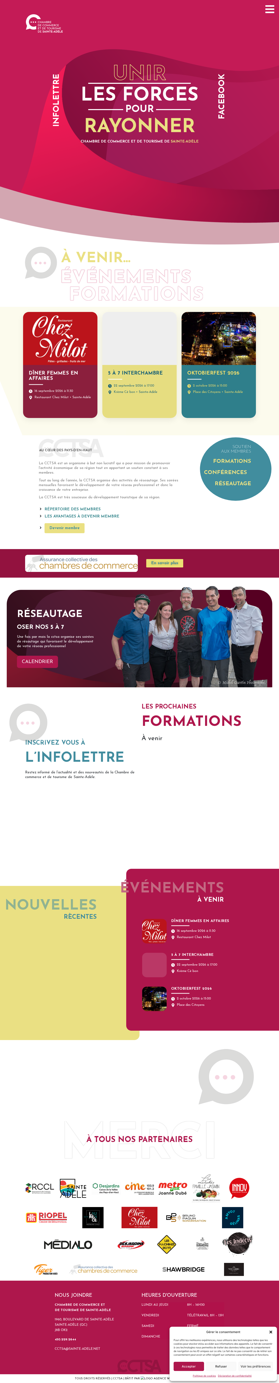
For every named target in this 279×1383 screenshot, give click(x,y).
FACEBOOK (222, 96)
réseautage (233, 484)
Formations (232, 461)
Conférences (225, 472)
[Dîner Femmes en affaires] (154, 931)
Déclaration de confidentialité (235, 1375)
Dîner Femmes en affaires (200, 921)
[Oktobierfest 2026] (154, 999)
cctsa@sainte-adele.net (77, 1349)
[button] (271, 1332)
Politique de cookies (204, 1375)
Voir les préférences (256, 1366)
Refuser (221, 1366)
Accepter (189, 1366)
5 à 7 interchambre (135, 373)
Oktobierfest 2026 (213, 373)
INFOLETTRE (57, 100)
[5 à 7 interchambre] (154, 965)
